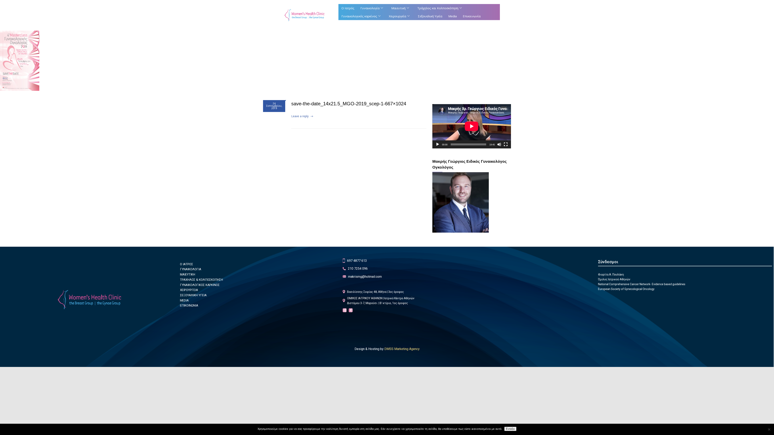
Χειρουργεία (397, 16)
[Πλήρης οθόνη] (506, 144)
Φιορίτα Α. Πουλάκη (611, 274)
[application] (471, 126)
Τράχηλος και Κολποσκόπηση (437, 8)
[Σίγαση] (499, 144)
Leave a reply (300, 116)
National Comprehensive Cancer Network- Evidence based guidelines (641, 284)
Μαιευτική (398, 8)
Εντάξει (510, 428)
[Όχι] (769, 429)
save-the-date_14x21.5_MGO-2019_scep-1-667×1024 (348, 103)
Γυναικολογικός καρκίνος (359, 16)
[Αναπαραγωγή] (438, 144)
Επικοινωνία (472, 16)
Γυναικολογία (370, 8)
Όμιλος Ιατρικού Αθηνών (614, 279)
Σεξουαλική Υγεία (430, 16)
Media (452, 16)
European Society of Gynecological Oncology (626, 289)
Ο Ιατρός (347, 8)
